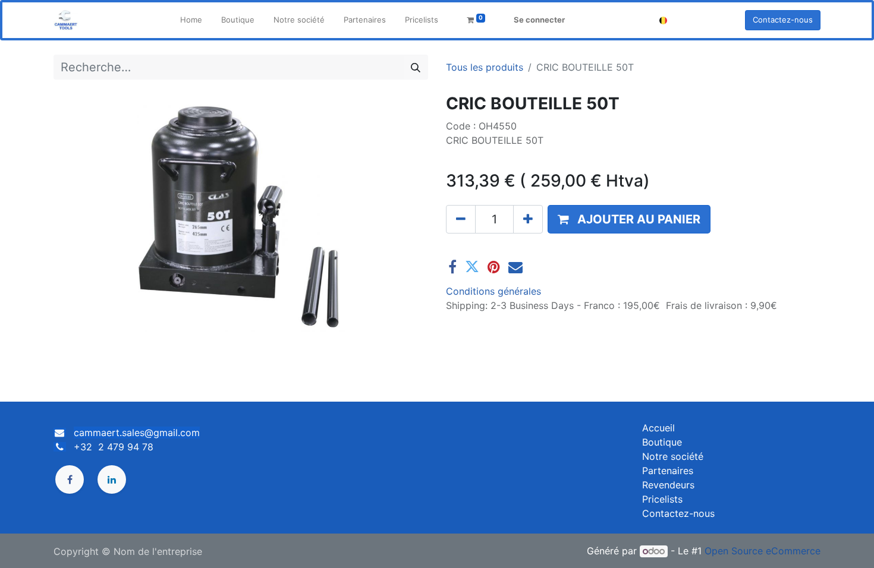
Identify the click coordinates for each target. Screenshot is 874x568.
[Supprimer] (461, 219)
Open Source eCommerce (762, 551)
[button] (629, 219)
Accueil (658, 428)
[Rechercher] (415, 67)
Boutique (662, 442)
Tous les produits (484, 67)
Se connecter (539, 19)
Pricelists (662, 499)
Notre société (672, 456)
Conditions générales (493, 291)
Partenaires (667, 471)
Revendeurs (668, 485)
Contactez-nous (783, 19)
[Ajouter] (528, 219)
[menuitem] (191, 20)
